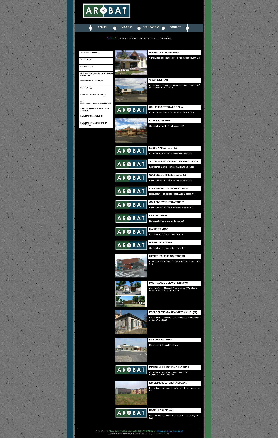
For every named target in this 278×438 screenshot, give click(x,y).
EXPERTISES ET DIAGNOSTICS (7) (93, 95)
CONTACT (175, 27)
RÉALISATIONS (151, 27)
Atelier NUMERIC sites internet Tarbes (124, 434)
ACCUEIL (103, 27)
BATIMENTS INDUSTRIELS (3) (91, 116)
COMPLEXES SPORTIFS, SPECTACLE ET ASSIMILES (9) (95, 109)
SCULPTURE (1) (86, 59)
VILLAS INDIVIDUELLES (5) (90, 52)
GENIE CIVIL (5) (86, 88)
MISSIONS (126, 27)
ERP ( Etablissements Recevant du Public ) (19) (96, 102)
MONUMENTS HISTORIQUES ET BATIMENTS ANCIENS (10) (96, 74)
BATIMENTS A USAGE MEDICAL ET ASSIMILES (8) (93, 124)
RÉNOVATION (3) (86, 66)
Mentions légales (148, 434)
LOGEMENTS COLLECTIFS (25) (92, 80)
